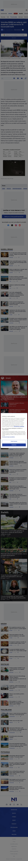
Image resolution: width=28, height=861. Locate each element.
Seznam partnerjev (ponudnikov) (8, 436)
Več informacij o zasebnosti (19, 426)
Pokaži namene (14, 441)
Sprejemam (14, 444)
